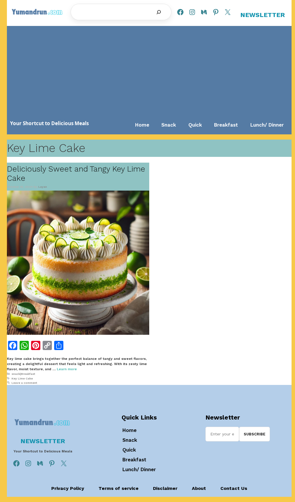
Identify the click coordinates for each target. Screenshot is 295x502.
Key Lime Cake (22, 378)
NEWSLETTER (262, 14)
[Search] (159, 12)
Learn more (67, 369)
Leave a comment (24, 382)
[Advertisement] (149, 72)
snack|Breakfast (23, 373)
